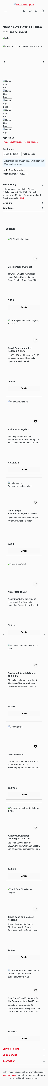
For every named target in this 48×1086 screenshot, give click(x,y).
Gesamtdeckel (16, 754)
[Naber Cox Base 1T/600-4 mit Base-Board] (24, 59)
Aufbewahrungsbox (18, 429)
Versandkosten (10, 1075)
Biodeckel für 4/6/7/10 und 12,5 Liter (22, 674)
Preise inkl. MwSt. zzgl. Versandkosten (20, 142)
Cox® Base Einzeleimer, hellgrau (21, 918)
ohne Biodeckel (11, 154)
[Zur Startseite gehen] (24, 4)
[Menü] (6, 11)
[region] (24, 89)
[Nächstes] (43, 62)
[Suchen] (24, 11)
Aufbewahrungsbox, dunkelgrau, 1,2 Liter (19, 837)
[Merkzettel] (30, 11)
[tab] (23, 191)
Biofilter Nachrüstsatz (20, 267)
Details (24, 307)
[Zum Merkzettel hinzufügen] (35, 258)
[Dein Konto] (36, 11)
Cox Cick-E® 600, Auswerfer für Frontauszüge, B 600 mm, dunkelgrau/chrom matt (24, 1000)
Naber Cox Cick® (17, 592)
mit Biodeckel (29, 154)
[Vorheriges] (4, 62)
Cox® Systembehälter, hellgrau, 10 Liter (20, 349)
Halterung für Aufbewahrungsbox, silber (22, 512)
